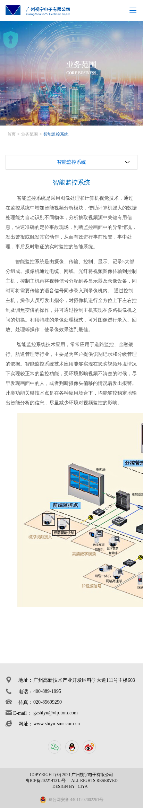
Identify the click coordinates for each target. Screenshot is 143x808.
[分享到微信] (54, 746)
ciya (83, 786)
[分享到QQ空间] (71, 746)
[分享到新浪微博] (89, 746)
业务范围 (29, 134)
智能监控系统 (55, 134)
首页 (11, 134)
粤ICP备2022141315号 (46, 780)
